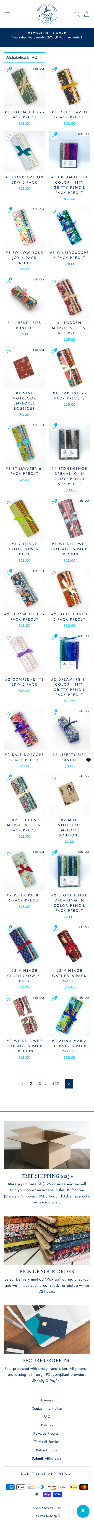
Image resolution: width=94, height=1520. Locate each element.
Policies (47, 1425)
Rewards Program (46, 1433)
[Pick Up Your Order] (47, 1240)
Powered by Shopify (47, 1516)
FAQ (47, 1416)
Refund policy (47, 1450)
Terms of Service (47, 1441)
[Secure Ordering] (47, 1329)
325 (55, 1083)
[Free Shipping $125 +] (47, 1145)
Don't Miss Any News (46, 1473)
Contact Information (47, 1408)
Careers (47, 1400)
